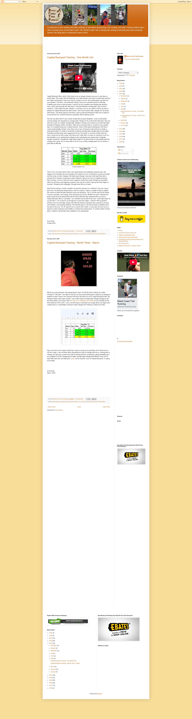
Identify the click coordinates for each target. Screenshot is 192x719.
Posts (121, 150)
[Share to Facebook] (93, 231)
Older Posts (106, 407)
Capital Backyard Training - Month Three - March (73, 242)
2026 (121, 83)
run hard (82, 233)
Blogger (99, 694)
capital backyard (65, 233)
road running (73, 233)
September (124, 101)
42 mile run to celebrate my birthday (82, 300)
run (79, 233)
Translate (132, 75)
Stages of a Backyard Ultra (127, 235)
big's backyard (56, 233)
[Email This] (87, 231)
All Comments (124, 153)
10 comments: (79, 231)
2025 (121, 86)
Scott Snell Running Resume (127, 233)
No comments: (79, 399)
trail (86, 233)
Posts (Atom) (59, 410)
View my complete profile (131, 59)
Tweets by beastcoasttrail (124, 341)
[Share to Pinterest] (95, 231)
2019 (121, 134)
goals (73, 358)
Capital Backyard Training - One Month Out (70, 57)
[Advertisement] (131, 379)
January (123, 125)
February (123, 123)
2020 (121, 131)
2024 (121, 88)
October (123, 98)
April (122, 109)
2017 (121, 139)
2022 (121, 94)
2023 (121, 91)
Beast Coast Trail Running (135, 56)
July (122, 104)
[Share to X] (91, 231)
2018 (121, 136)
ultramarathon (101, 233)
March (123, 120)
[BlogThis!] (89, 231)
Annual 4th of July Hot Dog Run (128, 237)
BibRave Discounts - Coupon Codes (130, 246)
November (124, 96)
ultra (96, 233)
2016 (121, 142)
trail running (91, 233)
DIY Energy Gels (124, 243)
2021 (121, 129)
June (122, 106)
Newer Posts (51, 407)
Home (79, 407)
